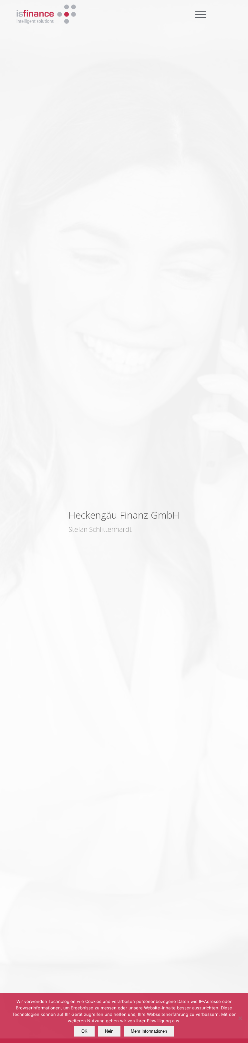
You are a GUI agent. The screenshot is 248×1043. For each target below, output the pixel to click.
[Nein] (240, 1018)
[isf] (46, 14)
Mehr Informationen (149, 1031)
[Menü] (216, 14)
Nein (109, 1031)
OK (84, 1031)
